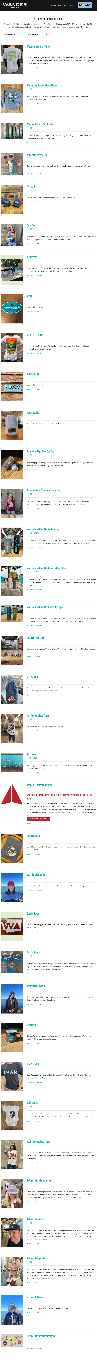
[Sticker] (12, 308)
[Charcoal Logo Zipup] (12, 999)
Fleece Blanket (34, 836)
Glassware (31, 754)
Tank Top (31, 225)
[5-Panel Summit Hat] (12, 1232)
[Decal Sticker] (12, 926)
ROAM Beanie (33, 412)
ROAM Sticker (33, 374)
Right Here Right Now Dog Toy (40, 451)
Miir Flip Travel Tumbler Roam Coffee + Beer (46, 568)
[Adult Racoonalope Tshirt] (12, 1154)
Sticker (30, 296)
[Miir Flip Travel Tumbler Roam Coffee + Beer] (12, 581)
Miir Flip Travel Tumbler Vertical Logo (43, 529)
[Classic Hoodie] (12, 962)
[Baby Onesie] (12, 1115)
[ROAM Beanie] (12, 425)
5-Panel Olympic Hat (36, 1258)
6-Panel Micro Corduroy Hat (39, 1180)
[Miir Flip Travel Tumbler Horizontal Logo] (12, 613)
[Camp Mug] (12, 1037)
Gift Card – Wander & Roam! (39, 785)
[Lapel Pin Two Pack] (12, 650)
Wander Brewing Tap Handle (40, 124)
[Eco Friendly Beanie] (12, 887)
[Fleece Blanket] (12, 848)
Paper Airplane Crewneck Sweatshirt (44, 490)
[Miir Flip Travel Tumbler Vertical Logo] (12, 542)
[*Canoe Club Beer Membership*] (12, 1340)
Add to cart (30, 142)
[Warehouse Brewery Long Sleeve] (12, 98)
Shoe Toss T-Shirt (35, 335)
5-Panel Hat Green (35, 1297)
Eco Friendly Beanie (36, 874)
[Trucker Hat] (12, 199)
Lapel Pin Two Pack (35, 638)
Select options (31, 68)
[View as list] (50, 34)
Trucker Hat (32, 186)
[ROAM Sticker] (12, 386)
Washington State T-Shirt (38, 46)
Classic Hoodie (33, 952)
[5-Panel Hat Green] (12, 1310)
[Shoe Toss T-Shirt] (12, 347)
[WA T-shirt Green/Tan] (12, 164)
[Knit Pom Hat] (12, 689)
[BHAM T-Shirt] (12, 1076)
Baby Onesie (32, 1102)
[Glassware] (12, 762)
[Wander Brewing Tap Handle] (12, 131)
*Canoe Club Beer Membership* (41, 1336)
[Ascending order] (24, 34)
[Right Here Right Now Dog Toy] (12, 464)
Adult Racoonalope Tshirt (38, 1141)
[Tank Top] (12, 235)
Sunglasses (32, 257)
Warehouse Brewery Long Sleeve (42, 85)
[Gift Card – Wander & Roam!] (12, 794)
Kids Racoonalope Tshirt (38, 715)
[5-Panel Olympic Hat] (12, 1271)
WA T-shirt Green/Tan (37, 155)
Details (40, 68)
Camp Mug (31, 1025)
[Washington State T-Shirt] (12, 59)
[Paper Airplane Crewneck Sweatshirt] (12, 503)
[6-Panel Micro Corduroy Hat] (12, 1193)
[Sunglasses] (12, 270)
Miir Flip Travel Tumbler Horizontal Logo (45, 607)
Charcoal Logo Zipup (36, 986)
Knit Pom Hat (32, 676)
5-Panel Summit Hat (36, 1219)
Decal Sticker (33, 913)
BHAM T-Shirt (33, 1064)
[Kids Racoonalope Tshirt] (12, 728)
